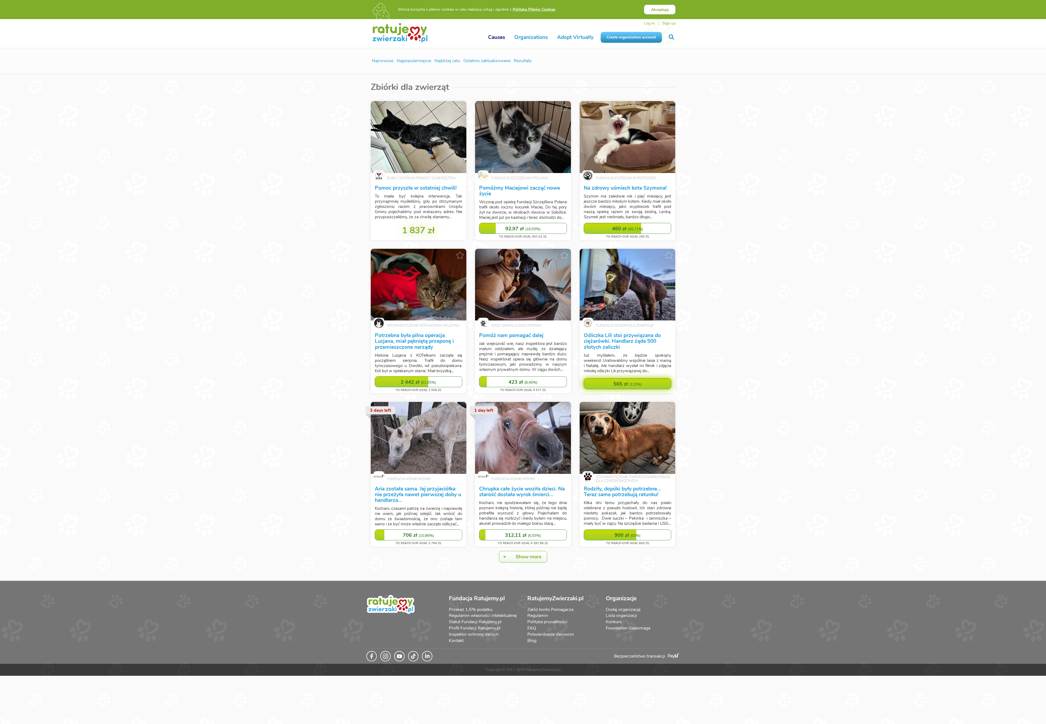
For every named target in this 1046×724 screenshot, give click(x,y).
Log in (649, 23)
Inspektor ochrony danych (474, 634)
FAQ (531, 628)
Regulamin (537, 616)
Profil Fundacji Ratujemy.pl (474, 628)
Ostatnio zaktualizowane (486, 61)
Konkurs (614, 622)
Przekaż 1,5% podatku (470, 610)
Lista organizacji (621, 616)
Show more (529, 556)
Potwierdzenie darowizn (550, 634)
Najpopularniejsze (414, 61)
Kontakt (456, 641)
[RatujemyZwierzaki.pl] (400, 32)
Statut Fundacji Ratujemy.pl (475, 622)
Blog (531, 641)
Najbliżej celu (447, 61)
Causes (496, 37)
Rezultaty (523, 61)
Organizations (531, 37)
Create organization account (631, 37)
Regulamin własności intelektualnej (483, 616)
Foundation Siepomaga (628, 628)
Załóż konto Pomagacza (550, 610)
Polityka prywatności (547, 622)
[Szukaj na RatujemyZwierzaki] (672, 37)
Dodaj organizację (623, 610)
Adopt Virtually (575, 37)
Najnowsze (382, 61)
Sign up (669, 23)
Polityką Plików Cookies (534, 9)
